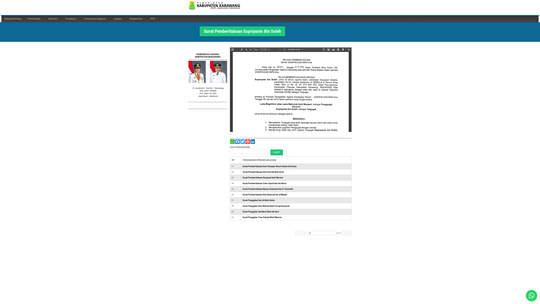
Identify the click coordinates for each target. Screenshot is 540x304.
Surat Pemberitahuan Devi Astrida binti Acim (263, 172)
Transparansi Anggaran (95, 19)
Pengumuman (136, 19)
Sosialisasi (70, 19)
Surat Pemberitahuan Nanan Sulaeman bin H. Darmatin (268, 189)
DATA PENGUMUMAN (240, 147)
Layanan (118, 19)
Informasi (53, 19)
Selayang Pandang (13, 19)
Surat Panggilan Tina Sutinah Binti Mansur (262, 217)
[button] (531, 295)
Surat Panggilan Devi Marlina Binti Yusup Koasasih (266, 206)
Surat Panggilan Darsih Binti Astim (259, 200)
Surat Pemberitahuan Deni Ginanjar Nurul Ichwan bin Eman (270, 166)
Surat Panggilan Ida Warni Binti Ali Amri (261, 212)
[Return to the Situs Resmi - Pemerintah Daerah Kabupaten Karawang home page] (214, 7)
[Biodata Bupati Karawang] (197, 82)
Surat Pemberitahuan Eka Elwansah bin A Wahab (265, 195)
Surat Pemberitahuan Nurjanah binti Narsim (263, 177)
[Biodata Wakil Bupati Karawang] (218, 82)
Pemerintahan (34, 19)
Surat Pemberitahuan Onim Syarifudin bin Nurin (264, 183)
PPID (152, 19)
